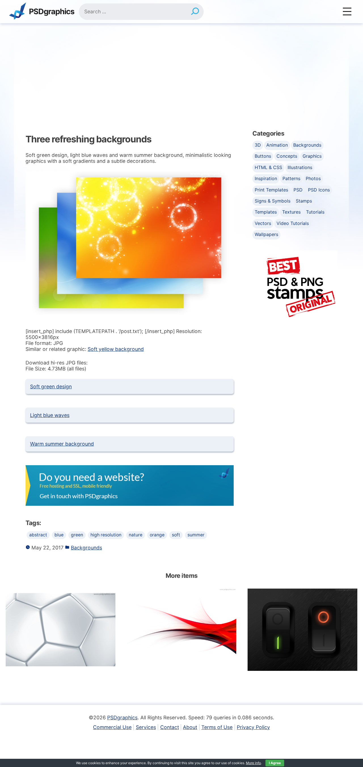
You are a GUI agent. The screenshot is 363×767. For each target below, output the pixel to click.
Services (146, 727)
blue (59, 535)
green (77, 535)
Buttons (263, 156)
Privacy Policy (253, 727)
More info (253, 763)
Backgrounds (86, 548)
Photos (313, 178)
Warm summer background (62, 444)
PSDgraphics (51, 12)
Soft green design (51, 386)
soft (176, 535)
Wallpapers (266, 234)
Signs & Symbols (272, 201)
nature (135, 535)
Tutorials (315, 212)
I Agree (275, 763)
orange (157, 535)
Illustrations (300, 167)
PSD (298, 190)
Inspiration (266, 178)
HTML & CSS (268, 167)
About (190, 727)
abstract (38, 535)
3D (258, 145)
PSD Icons (319, 190)
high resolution (105, 535)
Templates (266, 212)
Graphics (312, 156)
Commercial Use (112, 727)
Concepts (287, 156)
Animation (277, 145)
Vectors (263, 223)
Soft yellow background (116, 349)
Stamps (304, 201)
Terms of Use (217, 727)
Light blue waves (49, 415)
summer (195, 535)
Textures (291, 212)
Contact (169, 727)
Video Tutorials (293, 223)
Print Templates (271, 190)
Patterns (291, 178)
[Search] (195, 11)
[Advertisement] (181, 66)
